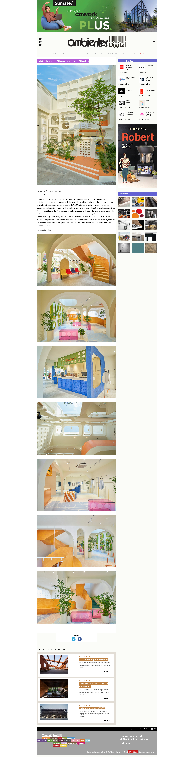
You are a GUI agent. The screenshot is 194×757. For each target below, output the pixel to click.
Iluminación (99, 54)
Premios (61, 740)
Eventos (50, 740)
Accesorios (46, 738)
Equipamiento (71, 738)
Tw (74, 639)
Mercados (56, 745)
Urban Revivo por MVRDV (92, 708)
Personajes (56, 743)
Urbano (55, 740)
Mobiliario (87, 54)
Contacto (146, 729)
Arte (133, 54)
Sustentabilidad (113, 54)
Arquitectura (53, 54)
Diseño (65, 54)
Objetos (125, 54)
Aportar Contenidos (136, 729)
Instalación (63, 745)
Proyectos (64, 743)
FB (80, 639)
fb (155, 729)
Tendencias (75, 54)
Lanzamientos (75, 740)
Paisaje (88, 740)
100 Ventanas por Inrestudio (94, 659)
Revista (142, 54)
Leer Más (106, 671)
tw (152, 729)
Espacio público (42, 740)
